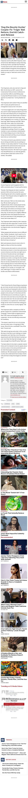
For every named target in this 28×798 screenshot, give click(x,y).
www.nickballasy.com (15, 395)
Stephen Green (5, 682)
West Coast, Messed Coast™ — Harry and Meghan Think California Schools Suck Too (13, 606)
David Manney (4, 658)
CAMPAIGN (7, 403)
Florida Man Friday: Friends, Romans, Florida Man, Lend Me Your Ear (14, 679)
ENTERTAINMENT (6, 406)
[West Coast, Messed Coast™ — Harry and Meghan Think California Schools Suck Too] (14, 595)
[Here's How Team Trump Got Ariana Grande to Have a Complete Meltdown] (14, 571)
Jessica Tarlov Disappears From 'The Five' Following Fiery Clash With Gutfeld (12, 557)
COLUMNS (9, 400)
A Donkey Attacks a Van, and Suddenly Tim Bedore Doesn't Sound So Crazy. (12, 655)
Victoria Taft (4, 609)
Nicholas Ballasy (5, 37)
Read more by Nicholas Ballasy (19, 397)
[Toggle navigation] (25, 1)
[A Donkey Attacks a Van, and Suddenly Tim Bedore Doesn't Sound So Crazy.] (14, 644)
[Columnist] (5, 378)
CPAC (13, 403)
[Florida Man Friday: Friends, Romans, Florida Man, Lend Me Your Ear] (14, 668)
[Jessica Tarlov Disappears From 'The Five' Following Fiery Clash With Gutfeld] (14, 547)
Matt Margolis (5, 561)
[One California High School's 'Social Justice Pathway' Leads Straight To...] (14, 620)
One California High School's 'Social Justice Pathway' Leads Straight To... (14, 630)
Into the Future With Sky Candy (11, 772)
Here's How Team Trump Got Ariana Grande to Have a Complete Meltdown (14, 582)
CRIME (17, 403)
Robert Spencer (5, 634)
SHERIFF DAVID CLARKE (17, 406)
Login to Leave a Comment (14, 704)
